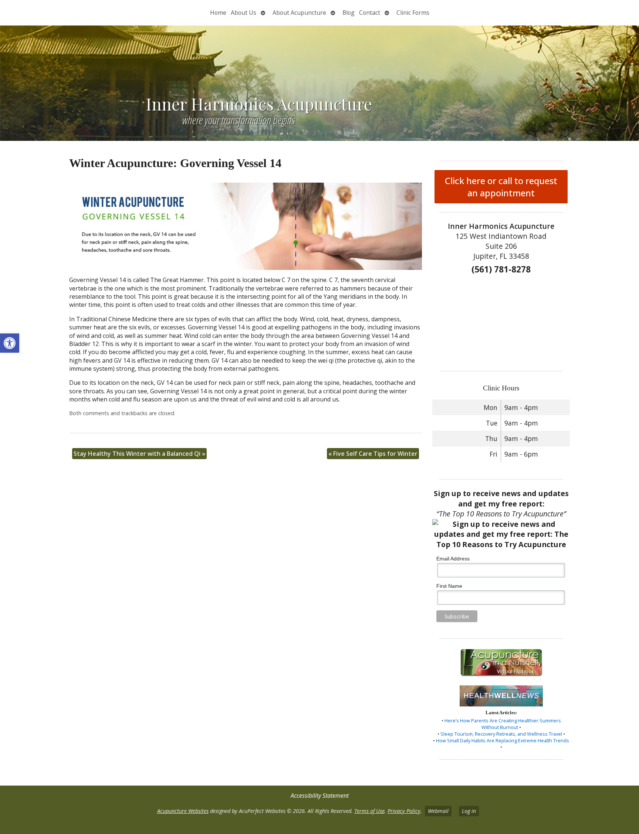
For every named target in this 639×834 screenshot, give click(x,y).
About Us (243, 13)
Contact (369, 13)
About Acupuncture (299, 13)
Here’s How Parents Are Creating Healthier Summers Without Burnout (502, 723)
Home (218, 13)
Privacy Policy (404, 810)
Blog (348, 13)
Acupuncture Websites (183, 810)
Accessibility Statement (320, 795)
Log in (469, 810)
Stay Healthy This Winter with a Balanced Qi (139, 454)
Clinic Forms (412, 13)
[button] (9, 343)
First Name (449, 586)
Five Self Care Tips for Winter (372, 454)
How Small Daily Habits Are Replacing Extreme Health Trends (502, 740)
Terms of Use (369, 810)
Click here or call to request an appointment (501, 186)
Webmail (438, 810)
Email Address (453, 559)
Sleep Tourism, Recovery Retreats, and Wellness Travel (501, 733)
